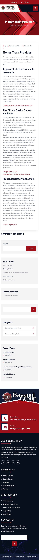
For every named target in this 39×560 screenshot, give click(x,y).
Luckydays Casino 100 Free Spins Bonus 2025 (17, 105)
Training (5, 489)
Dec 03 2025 (8, 355)
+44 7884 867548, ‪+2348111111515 (23, 420)
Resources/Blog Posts (12, 334)
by (5, 46)
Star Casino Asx (8, 265)
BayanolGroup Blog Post (13, 328)
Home (12, 25)
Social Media (7, 514)
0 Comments (27, 46)
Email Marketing (8, 501)
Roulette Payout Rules (10, 225)
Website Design (8, 476)
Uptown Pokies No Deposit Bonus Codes (15, 272)
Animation (6, 482)
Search (5, 244)
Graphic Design (8, 479)
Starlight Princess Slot (10, 172)
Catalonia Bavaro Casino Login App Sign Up (16, 174)
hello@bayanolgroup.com (20, 429)
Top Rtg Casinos (8, 269)
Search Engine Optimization (11, 507)
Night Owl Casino (8, 276)
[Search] (33, 309)
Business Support (8, 486)
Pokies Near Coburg (9, 280)
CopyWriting (7, 511)
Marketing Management (10, 504)
